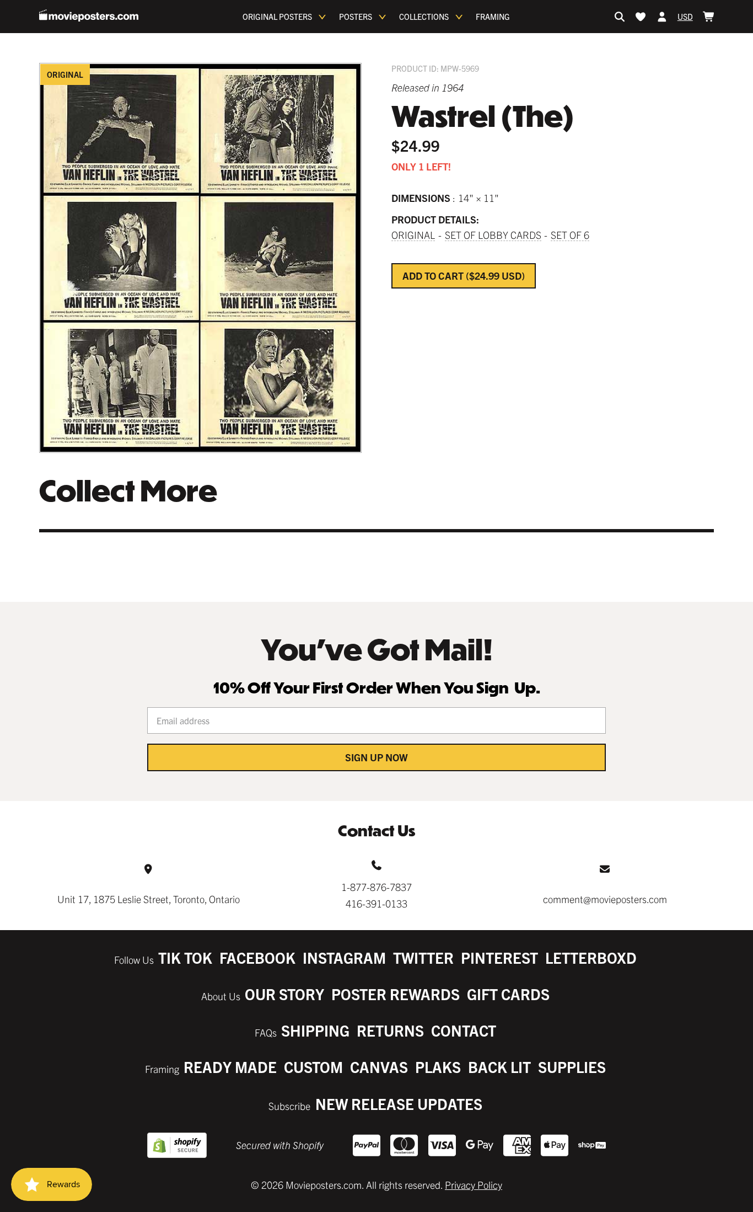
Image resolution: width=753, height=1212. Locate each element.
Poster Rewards (395, 993)
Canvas (379, 1066)
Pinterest (499, 957)
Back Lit (499, 1066)
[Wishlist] (640, 16)
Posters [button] (355, 17)
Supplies (572, 1066)
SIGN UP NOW (376, 757)
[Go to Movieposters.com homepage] (88, 15)
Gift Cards (508, 993)
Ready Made (230, 1066)
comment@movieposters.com (605, 899)
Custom (313, 1066)
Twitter (423, 957)
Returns (390, 1030)
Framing (493, 17)
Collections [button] (424, 17)
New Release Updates (398, 1103)
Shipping (315, 1030)
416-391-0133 (376, 903)
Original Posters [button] (277, 17)
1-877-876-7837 (376, 886)
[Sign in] (662, 16)
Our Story (284, 993)
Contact (463, 1030)
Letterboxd (591, 957)
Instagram (344, 957)
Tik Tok (185, 957)
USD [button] (685, 17)
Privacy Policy (473, 1184)
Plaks (438, 1066)
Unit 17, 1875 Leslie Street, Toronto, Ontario (148, 899)
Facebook (257, 957)
